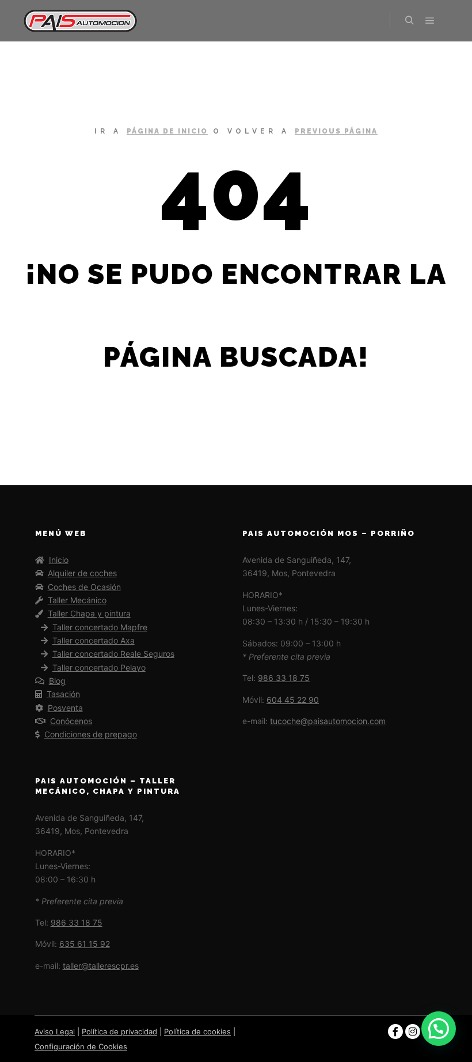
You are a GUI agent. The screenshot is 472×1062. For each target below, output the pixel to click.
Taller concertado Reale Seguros (113, 653)
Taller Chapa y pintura (89, 613)
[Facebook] (395, 1031)
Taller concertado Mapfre (99, 627)
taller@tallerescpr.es (101, 965)
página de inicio (167, 131)
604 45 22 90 (293, 700)
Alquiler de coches (82, 573)
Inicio (58, 560)
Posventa (65, 708)
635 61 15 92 (84, 944)
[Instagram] (412, 1031)
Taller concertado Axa (93, 640)
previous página (336, 131)
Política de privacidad (119, 1031)
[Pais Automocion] (80, 20)
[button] (438, 1028)
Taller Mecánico (77, 600)
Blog (57, 681)
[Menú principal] (430, 20)
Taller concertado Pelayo (99, 667)
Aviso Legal (55, 1031)
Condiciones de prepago (90, 734)
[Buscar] (409, 20)
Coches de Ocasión (84, 587)
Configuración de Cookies (81, 1046)
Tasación (63, 694)
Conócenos (71, 721)
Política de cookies (197, 1031)
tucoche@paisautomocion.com (328, 721)
